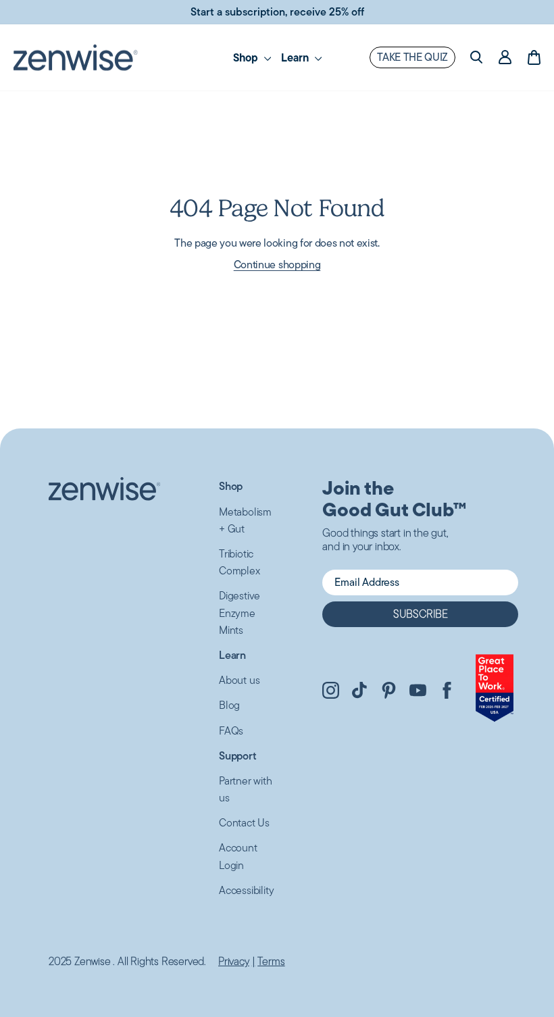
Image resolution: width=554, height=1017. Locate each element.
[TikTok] (359, 692)
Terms (270, 961)
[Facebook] (446, 692)
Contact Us (244, 822)
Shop (231, 486)
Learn (296, 57)
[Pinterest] (388, 692)
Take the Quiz (412, 57)
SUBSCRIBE (420, 614)
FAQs (231, 731)
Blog (229, 705)
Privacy (233, 961)
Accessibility (246, 890)
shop (247, 57)
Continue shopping (277, 264)
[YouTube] (417, 692)
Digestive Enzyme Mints (239, 612)
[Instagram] (330, 692)
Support (238, 756)
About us (239, 680)
